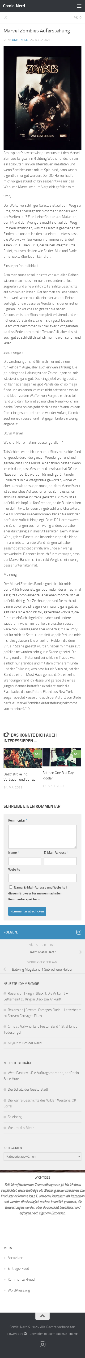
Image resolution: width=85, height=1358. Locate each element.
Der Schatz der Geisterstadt (28, 1089)
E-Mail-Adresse (56, 853)
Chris (11, 1026)
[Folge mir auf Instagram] (78, 932)
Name (13, 853)
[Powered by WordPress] (25, 1333)
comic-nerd (19, 40)
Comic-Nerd (14, 6)
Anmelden (15, 1258)
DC (6, 17)
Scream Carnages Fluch (25, 1016)
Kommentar (17, 820)
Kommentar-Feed (21, 1279)
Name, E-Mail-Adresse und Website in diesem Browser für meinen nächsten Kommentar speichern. (38, 893)
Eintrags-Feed (18, 1268)
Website (14, 869)
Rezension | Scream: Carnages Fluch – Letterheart (44, 1010)
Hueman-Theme (67, 1334)
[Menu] (79, 6)
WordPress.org (19, 1290)
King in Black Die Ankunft (43, 999)
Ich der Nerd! (32, 1043)
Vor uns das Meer (21, 1128)
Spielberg (15, 1117)
